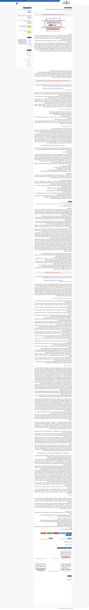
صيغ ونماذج (28, 62)
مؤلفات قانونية (28, 64)
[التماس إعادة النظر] (53, 554)
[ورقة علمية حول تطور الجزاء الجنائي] (53, 566)
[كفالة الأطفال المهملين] (40, 566)
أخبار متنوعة (28, 52)
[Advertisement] (53, 61)
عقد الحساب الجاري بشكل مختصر (41, 558)
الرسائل (29, 57)
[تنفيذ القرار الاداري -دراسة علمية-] (65, 566)
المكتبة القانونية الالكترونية (62, 608)
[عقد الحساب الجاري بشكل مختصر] (40, 554)
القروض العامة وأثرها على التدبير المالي (65, 206)
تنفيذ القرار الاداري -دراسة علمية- (66, 571)
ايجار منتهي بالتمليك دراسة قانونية (66, 558)
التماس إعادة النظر (56, 558)
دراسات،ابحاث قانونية (68, 7)
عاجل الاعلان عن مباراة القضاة (66, 202)
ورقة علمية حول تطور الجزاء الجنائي (53, 571)
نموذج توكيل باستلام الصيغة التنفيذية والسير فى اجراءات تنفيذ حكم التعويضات (22, 26)
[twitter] (17, 1)
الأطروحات (29, 55)
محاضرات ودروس (27, 66)
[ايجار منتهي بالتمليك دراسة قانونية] (65, 554)
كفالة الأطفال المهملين (67, 205)
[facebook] (18, 1)
